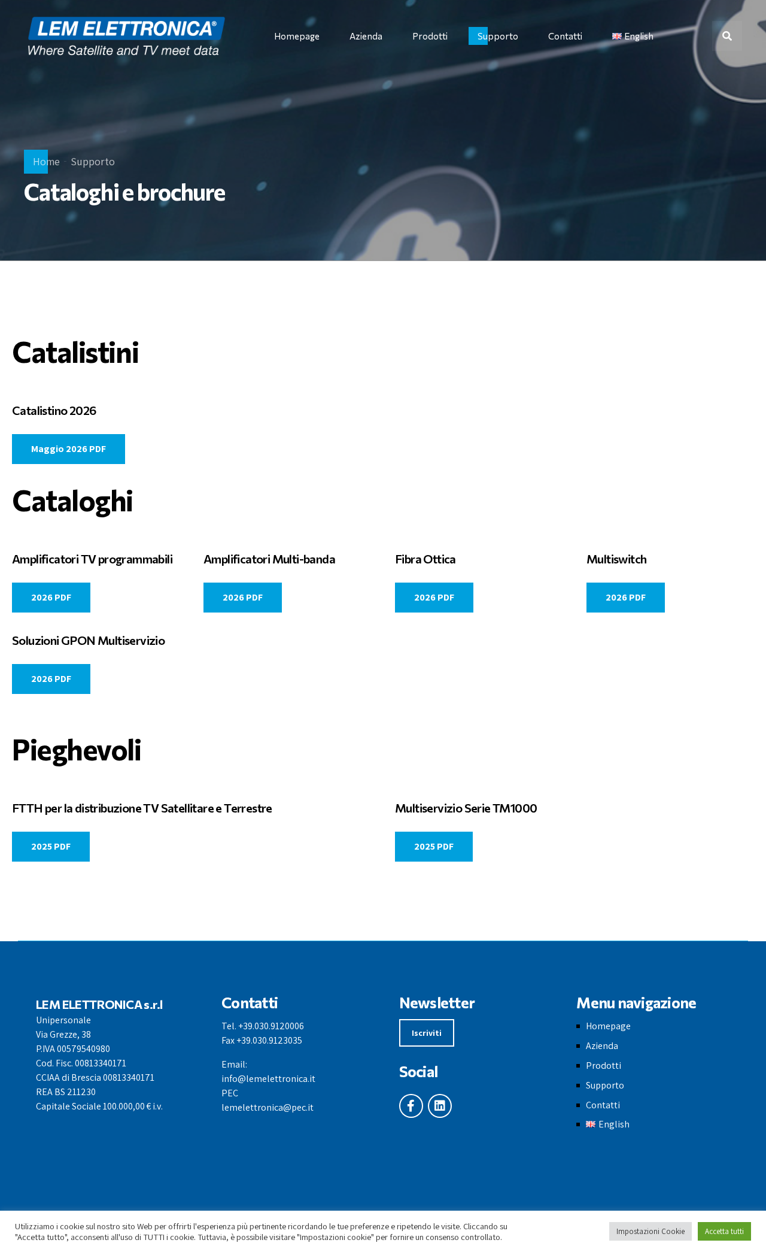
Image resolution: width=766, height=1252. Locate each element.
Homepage (297, 36)
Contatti (565, 36)
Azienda (365, 36)
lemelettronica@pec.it (267, 1107)
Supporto (498, 36)
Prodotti (430, 36)
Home (46, 161)
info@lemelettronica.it (268, 1078)
